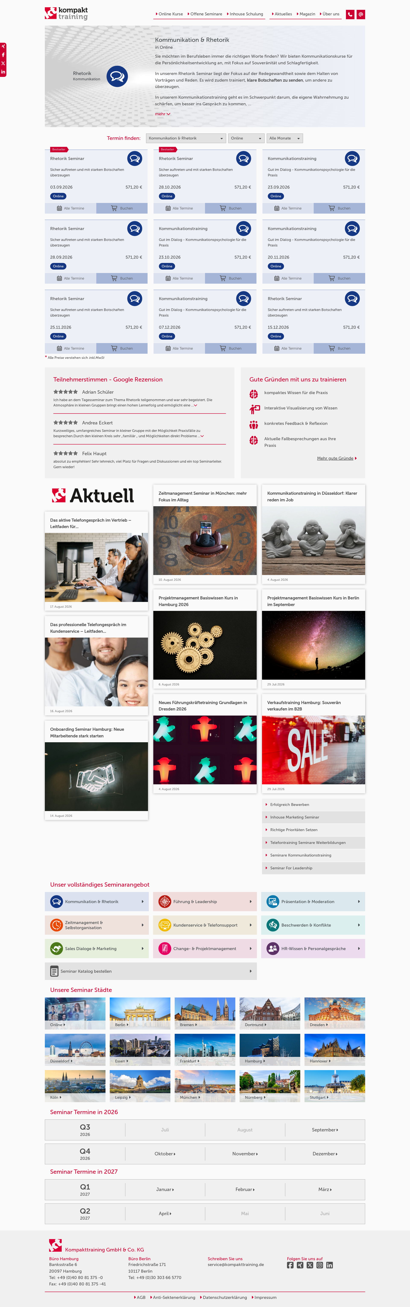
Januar (163, 1189)
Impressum (265, 1297)
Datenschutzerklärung (224, 1297)
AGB (141, 1297)
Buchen (126, 208)
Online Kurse (171, 14)
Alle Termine (74, 208)
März (323, 1189)
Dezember (324, 1154)
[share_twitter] (3, 64)
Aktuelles (283, 14)
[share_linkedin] (3, 72)
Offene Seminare (206, 14)
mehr (161, 113)
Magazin (307, 14)
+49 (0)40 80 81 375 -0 (80, 1277)
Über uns (331, 14)
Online (58, 196)
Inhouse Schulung (246, 14)
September (323, 1130)
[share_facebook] (3, 55)
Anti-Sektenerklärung (173, 1297)
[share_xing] (3, 47)
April (164, 1213)
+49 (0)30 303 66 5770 (159, 1277)
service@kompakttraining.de (236, 1264)
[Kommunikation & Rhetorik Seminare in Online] (350, 14)
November (243, 1154)
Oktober (164, 1154)
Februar (244, 1189)
